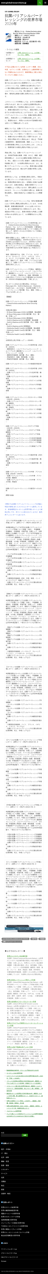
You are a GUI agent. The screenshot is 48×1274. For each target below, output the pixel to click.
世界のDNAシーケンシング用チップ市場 (21, 980)
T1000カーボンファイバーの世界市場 (14, 1226)
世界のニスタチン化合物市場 (17, 956)
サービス (4, 1173)
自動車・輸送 (5, 1193)
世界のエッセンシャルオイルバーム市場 (15, 1232)
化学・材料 (5, 1157)
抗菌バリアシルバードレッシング (12, 941)
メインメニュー (45, 2)
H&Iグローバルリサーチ (9, 1257)
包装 (2, 1177)
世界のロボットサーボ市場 (10, 1217)
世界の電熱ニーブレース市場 (11, 1229)
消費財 (3, 1181)
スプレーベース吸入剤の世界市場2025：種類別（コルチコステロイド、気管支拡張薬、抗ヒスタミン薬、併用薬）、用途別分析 (25, 1088)
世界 (6, 11)
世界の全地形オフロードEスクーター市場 (21, 1001)
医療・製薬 (5, 1165)
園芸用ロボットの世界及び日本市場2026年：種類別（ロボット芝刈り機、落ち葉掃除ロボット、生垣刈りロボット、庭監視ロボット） (25, 1096)
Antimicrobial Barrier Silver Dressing (16, 939)
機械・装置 (5, 1161)
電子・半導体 (5, 1149)
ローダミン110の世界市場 (14, 1073)
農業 (2, 1189)
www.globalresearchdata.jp (13, 2)
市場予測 (34, 939)
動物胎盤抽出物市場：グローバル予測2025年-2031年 (23, 1070)
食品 (2, 1185)
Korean (3, 1261)
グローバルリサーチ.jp (9, 1253)
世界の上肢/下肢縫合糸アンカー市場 (20, 1047)
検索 (2, 1133)
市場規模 (42, 939)
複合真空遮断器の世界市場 (10, 1235)
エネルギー (5, 1169)
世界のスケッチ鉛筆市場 (9, 1207)
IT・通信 (4, 1153)
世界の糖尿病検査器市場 (9, 1210)
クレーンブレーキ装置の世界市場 (13, 1223)
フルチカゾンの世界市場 (14, 1111)
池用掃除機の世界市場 (9, 1220)
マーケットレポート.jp (9, 1249)
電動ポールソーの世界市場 (10, 1213)
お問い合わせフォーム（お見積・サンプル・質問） (29, 54)
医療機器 (10, 11)
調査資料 (16, 11)
